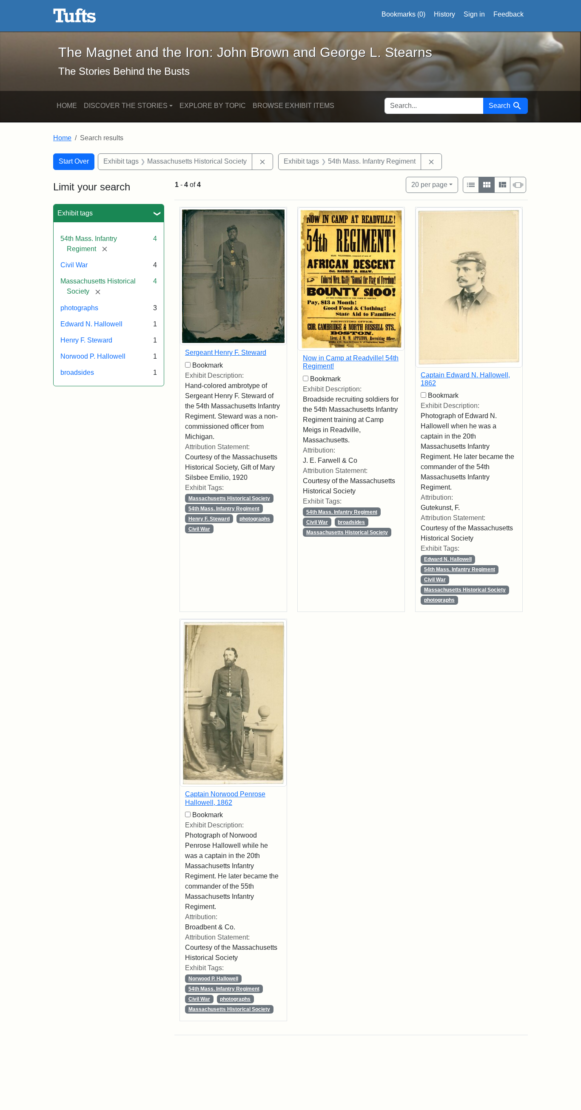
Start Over (74, 161)
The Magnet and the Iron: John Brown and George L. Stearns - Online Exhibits (74, 16)
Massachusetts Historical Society (229, 498)
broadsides (77, 372)
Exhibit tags (75, 213)
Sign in (474, 14)
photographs (79, 307)
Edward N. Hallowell (91, 324)
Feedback (508, 14)
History (444, 14)
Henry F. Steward (86, 340)
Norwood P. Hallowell (92, 356)
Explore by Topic (212, 105)
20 (429, 184)
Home (67, 105)
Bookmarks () (403, 14)
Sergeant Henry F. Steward (225, 352)
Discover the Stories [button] (126, 105)
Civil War (74, 265)
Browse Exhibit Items (293, 105)
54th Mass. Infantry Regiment (223, 509)
